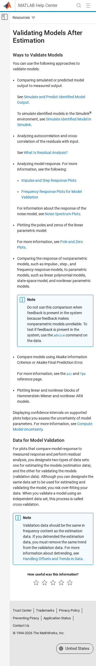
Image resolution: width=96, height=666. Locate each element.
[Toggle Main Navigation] (88, 5)
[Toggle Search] (78, 5)
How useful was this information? (52, 574)
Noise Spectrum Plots (62, 214)
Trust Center (22, 610)
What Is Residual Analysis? (46, 152)
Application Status (57, 618)
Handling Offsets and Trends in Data (53, 559)
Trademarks (45, 610)
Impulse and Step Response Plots (48, 180)
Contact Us (21, 626)
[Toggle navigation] (22, 17)
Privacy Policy (69, 610)
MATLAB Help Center (37, 5)
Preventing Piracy (26, 618)
